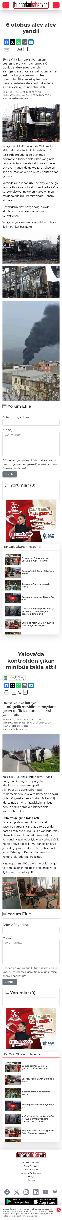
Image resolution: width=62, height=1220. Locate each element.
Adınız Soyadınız (15, 417)
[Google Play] (18, 1201)
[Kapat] (59, 1209)
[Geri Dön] (5, 5)
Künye (31, 1176)
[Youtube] (45, 1192)
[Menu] (56, 5)
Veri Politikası (31, 1169)
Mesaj (7, 430)
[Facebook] (7, 1192)
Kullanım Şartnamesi (31, 1173)
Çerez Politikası (31, 1166)
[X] (17, 1192)
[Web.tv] (55, 1192)
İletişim (31, 1180)
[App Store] (44, 1201)
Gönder (10, 474)
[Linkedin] (36, 1192)
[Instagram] (26, 1192)
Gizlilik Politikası (31, 1162)
